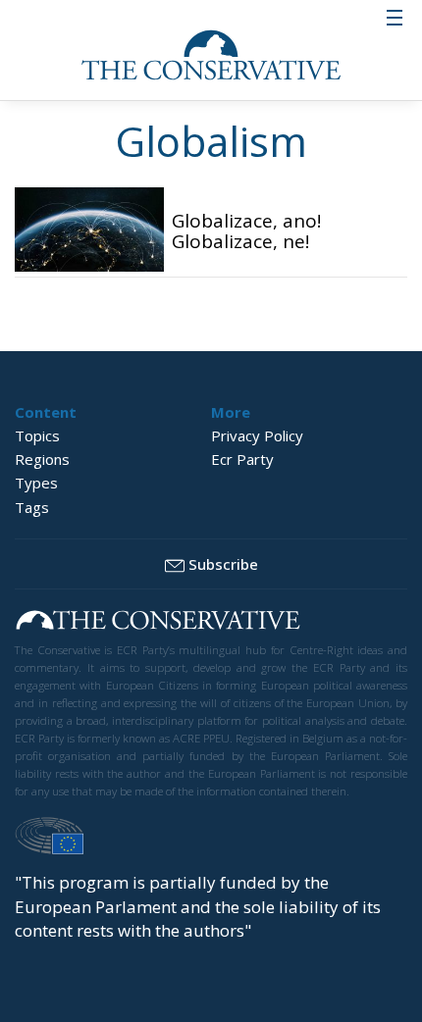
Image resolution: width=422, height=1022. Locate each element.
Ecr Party (242, 459)
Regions (42, 459)
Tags (32, 507)
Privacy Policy (257, 435)
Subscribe (223, 564)
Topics (37, 435)
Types (36, 482)
